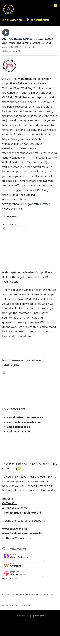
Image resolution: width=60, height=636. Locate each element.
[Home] (30, 9)
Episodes (14, 605)
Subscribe (25, 605)
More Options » (9, 578)
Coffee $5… (9, 503)
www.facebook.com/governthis (22, 533)
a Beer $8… (9, 508)
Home (5, 605)
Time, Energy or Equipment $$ (21, 512)
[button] (5, 32)
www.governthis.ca (14, 528)
